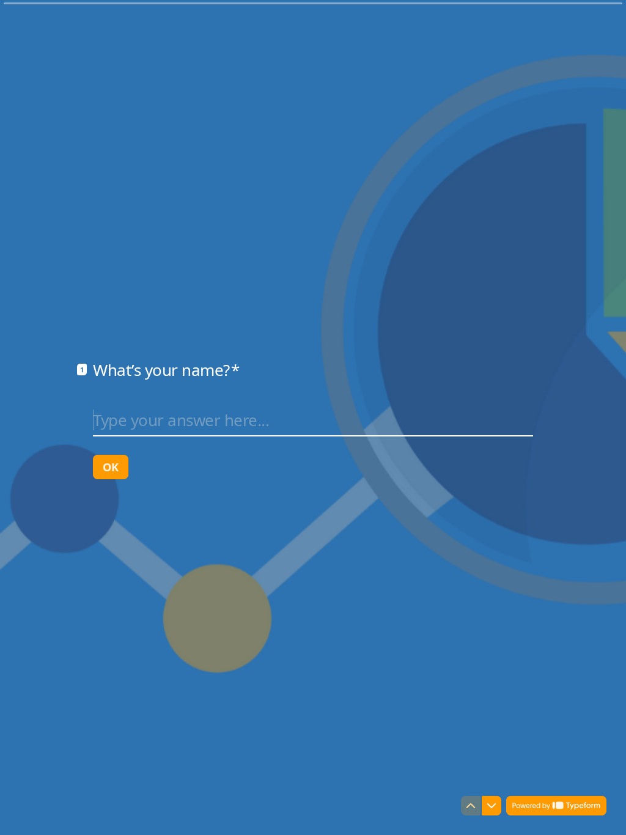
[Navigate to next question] (491, 805)
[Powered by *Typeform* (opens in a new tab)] (556, 805)
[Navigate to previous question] (471, 805)
